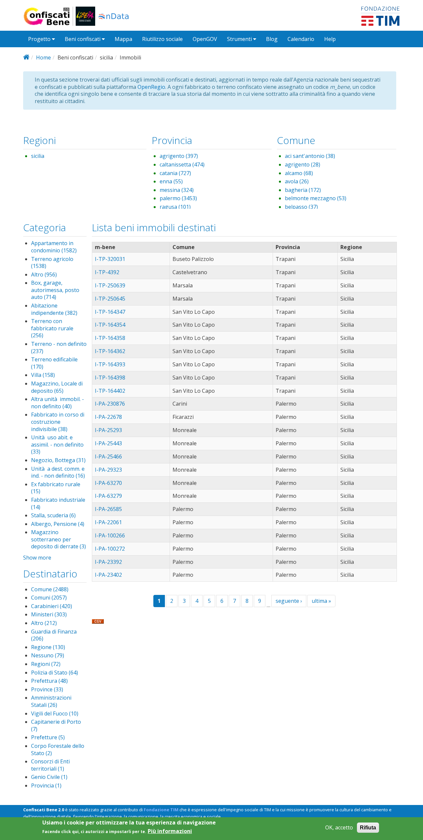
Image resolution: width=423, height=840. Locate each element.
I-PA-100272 (110, 548)
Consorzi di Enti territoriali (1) (50, 765)
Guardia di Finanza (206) (54, 635)
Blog (272, 39)
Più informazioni (170, 831)
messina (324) (177, 190)
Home (43, 57)
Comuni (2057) (49, 597)
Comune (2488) (49, 589)
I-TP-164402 (110, 390)
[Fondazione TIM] (380, 15)
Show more (37, 557)
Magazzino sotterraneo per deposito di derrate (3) (58, 539)
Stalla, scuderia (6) (53, 515)
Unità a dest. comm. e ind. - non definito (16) (58, 472)
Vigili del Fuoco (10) (54, 713)
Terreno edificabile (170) (54, 363)
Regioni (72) (45, 664)
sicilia (37, 156)
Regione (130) (48, 647)
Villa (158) (43, 375)
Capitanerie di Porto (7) (56, 725)
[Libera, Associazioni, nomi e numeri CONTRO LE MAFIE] (85, 16)
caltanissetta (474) (182, 164)
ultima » (321, 600)
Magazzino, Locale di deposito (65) (57, 387)
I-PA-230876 (110, 403)
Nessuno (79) (47, 655)
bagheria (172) (303, 190)
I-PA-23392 (108, 562)
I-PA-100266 (110, 535)
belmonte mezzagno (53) (315, 198)
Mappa (123, 39)
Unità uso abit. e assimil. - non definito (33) (57, 444)
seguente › (289, 600)
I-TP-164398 (110, 377)
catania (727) (175, 173)
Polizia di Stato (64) (54, 672)
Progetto (40, 39)
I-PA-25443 (108, 443)
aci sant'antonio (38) (310, 156)
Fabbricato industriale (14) (58, 503)
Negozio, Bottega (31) (58, 460)
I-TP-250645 (110, 298)
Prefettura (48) (49, 680)
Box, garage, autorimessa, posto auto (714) (55, 290)
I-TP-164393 (110, 364)
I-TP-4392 (107, 272)
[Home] (49, 16)
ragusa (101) (175, 206)
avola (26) (297, 181)
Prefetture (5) (48, 737)
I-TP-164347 (110, 311)
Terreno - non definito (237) (59, 347)
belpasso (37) (301, 206)
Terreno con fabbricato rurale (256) (52, 328)
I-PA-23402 (108, 574)
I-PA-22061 (108, 522)
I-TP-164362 (110, 351)
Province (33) (47, 689)
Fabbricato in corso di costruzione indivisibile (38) (57, 421)
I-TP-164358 (110, 338)
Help (330, 39)
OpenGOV (205, 39)
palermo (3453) (178, 198)
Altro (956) (44, 274)
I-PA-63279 (108, 495)
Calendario (301, 39)
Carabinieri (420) (51, 606)
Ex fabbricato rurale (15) (55, 488)
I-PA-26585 (108, 509)
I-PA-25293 (108, 430)
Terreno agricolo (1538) (52, 262)
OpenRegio (151, 87)
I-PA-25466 (108, 456)
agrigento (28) (302, 164)
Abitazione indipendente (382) (54, 309)
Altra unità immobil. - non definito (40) (57, 402)
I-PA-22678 (108, 416)
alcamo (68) (299, 173)
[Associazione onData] (113, 16)
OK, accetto (339, 827)
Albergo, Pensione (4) (57, 524)
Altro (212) (44, 623)
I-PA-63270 (108, 483)
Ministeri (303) (49, 614)
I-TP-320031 (110, 259)
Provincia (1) (46, 785)
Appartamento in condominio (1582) (54, 246)
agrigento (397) (179, 156)
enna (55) (171, 181)
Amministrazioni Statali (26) (51, 701)
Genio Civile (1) (49, 777)
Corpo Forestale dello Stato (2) (57, 749)
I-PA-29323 (108, 469)
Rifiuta (368, 827)
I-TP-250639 (110, 285)
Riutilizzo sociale (162, 39)
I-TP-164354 (110, 324)
